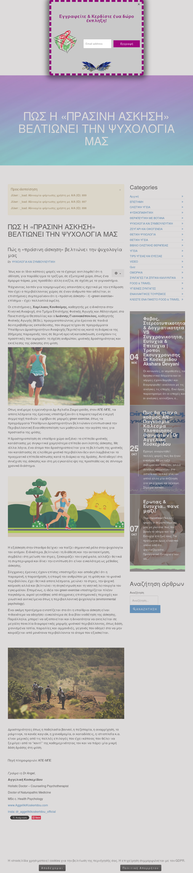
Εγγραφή (126, 44)
